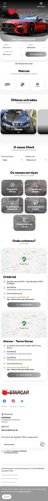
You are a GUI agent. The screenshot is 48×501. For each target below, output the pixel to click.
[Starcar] (16, 392)
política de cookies (24, 491)
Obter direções (26, 305)
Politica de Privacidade (9, 478)
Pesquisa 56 (37, 54)
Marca (6, 45)
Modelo (30, 45)
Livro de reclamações (9, 475)
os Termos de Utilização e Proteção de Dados (15, 451)
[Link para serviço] (7, 84)
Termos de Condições (9, 486)
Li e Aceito (15, 451)
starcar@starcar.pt (14, 293)
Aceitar (7, 497)
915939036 (11, 287)
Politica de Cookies (8, 482)
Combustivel (8, 51)
